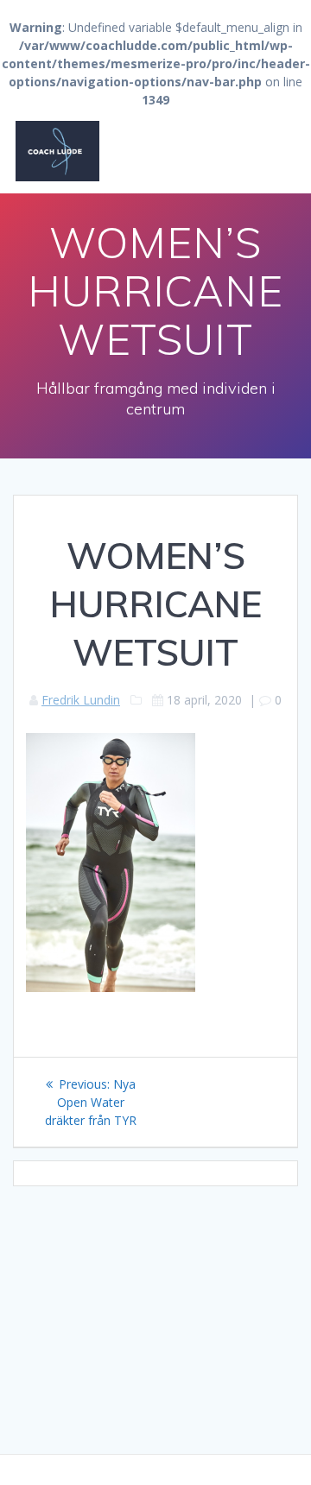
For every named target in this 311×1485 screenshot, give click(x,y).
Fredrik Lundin (80, 700)
